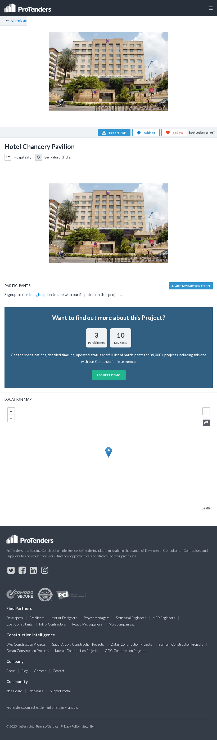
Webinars (36, 691)
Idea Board (14, 691)
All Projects (19, 20)
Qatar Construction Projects (131, 644)
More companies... (122, 624)
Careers (40, 671)
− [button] (11, 418)
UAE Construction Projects (26, 644)
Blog (24, 671)
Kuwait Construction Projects (76, 651)
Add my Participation (192, 286)
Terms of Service (47, 726)
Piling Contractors (52, 624)
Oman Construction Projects (27, 651)
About (10, 671)
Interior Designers (64, 618)
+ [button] (11, 411)
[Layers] (206, 411)
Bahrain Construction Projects (181, 644)
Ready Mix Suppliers (87, 624)
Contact (59, 671)
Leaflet (206, 508)
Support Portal (60, 691)
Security (88, 726)
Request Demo (109, 375)
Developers (14, 618)
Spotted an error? (201, 132)
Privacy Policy (70, 726)
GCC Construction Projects (125, 651)
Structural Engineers (131, 618)
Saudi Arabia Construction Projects (78, 644)
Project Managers (97, 618)
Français (71, 707)
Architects (36, 618)
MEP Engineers (164, 618)
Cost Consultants (19, 624)
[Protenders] (28, 6)
